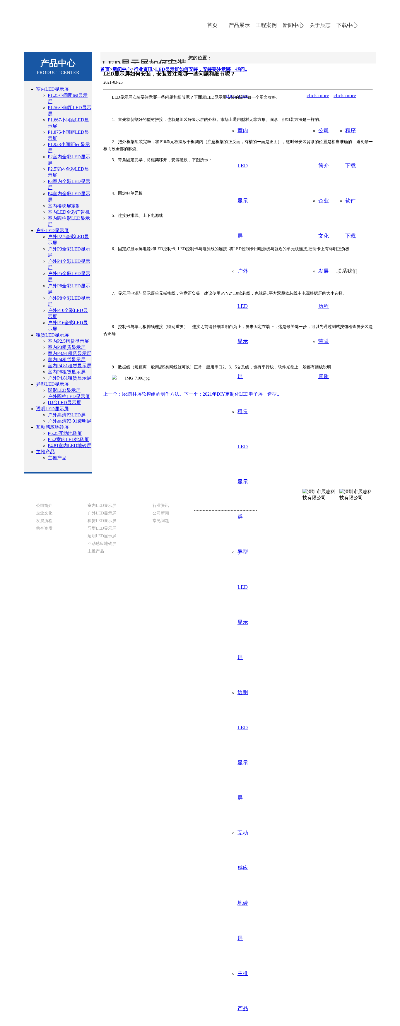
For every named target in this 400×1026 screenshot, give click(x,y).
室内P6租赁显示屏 (67, 371)
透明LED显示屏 (52, 408)
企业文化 (44, 513)
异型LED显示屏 (52, 384)
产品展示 (239, 25)
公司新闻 (161, 513)
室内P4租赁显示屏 (67, 359)
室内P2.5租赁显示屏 (68, 341)
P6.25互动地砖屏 (65, 433)
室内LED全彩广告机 (69, 212)
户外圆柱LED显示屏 (69, 396)
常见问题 (161, 521)
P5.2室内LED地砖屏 (68, 439)
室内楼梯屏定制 (64, 205)
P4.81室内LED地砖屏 (69, 445)
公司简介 (44, 505)
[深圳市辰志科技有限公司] (99, 19)
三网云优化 (228, 587)
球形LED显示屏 (64, 390)
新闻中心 (293, 25)
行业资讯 (161, 505)
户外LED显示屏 (52, 230)
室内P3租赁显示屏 (67, 347)
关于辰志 (320, 25)
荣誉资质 (44, 528)
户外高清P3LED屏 (67, 414)
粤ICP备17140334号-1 (181, 587)
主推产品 (45, 451)
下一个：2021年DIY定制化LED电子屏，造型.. (231, 394)
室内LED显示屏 (52, 89)
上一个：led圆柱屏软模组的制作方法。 (143, 394)
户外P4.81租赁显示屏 (69, 377)
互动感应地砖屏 (52, 427)
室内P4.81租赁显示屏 (69, 365)
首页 (212, 25)
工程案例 (266, 25)
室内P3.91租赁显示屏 (69, 353)
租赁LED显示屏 (52, 334)
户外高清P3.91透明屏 (69, 420)
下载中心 (347, 25)
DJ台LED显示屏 (64, 402)
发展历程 (44, 521)
